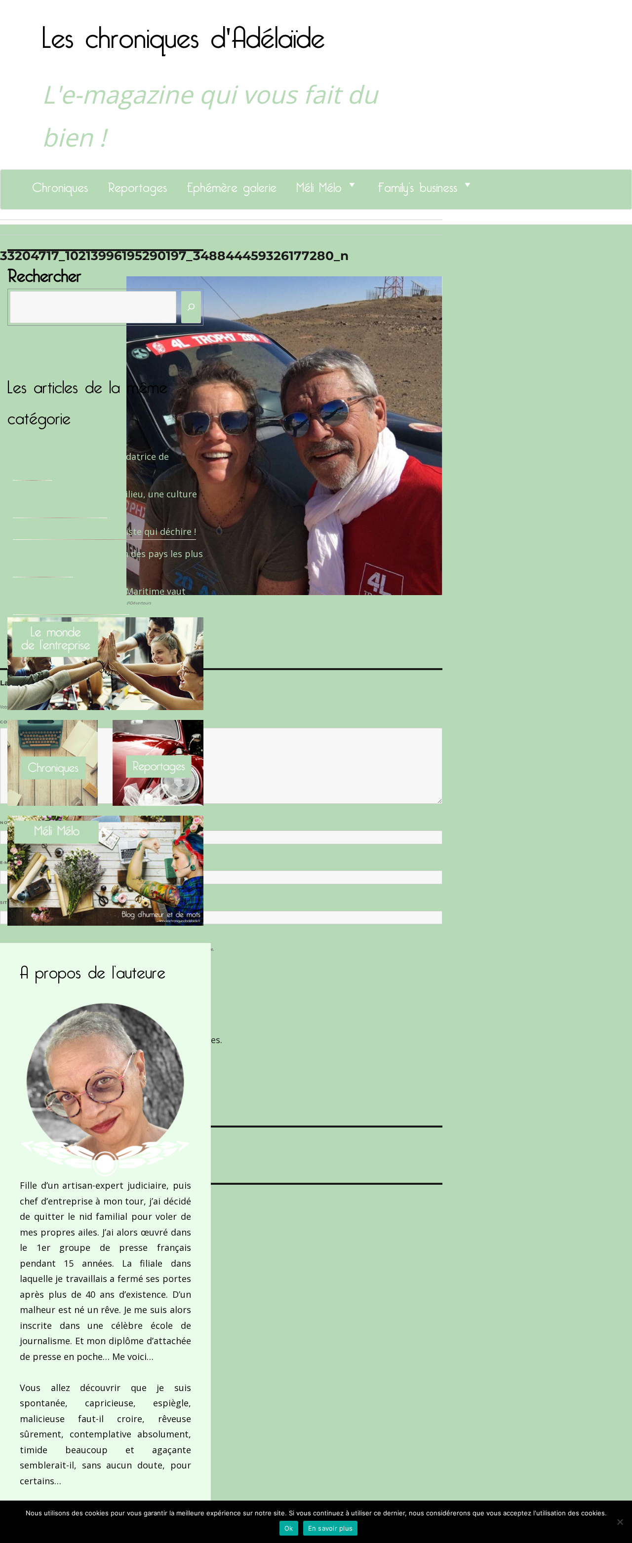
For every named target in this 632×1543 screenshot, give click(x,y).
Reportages (137, 184)
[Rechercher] (191, 307)
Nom (8, 822)
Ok (288, 1528)
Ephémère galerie (231, 184)
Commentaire (20, 721)
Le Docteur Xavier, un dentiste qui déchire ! (104, 531)
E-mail (10, 862)
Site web (11, 902)
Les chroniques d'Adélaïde (183, 31)
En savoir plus (330, 1528)
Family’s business (417, 184)
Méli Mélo (319, 184)
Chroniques (60, 184)
